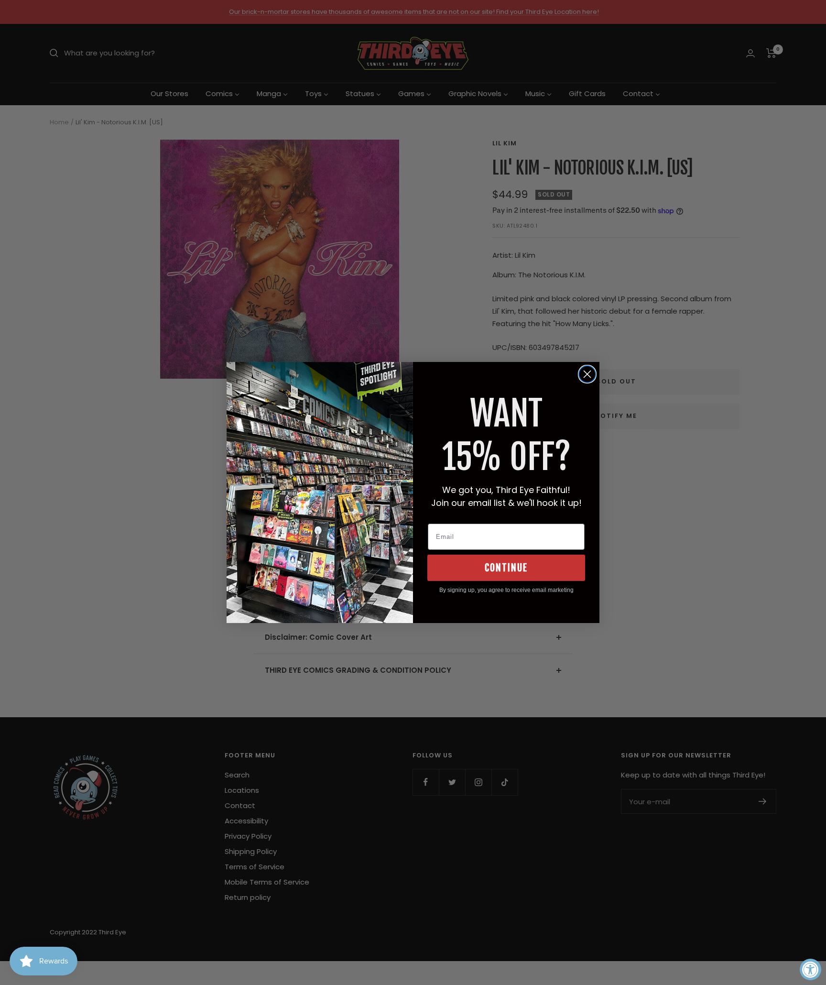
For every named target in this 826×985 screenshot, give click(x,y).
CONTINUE (506, 568)
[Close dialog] (587, 374)
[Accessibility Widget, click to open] (810, 969)
